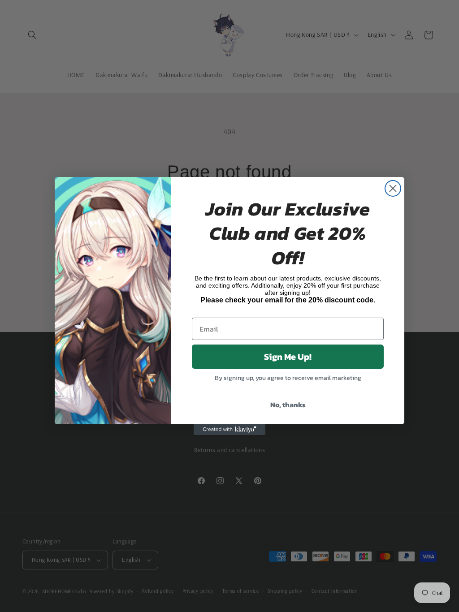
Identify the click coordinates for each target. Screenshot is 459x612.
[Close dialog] (393, 188)
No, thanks (288, 404)
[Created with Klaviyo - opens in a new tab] (229, 429)
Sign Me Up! (288, 356)
